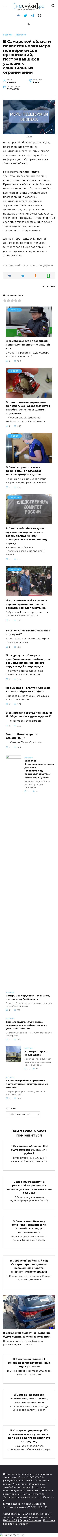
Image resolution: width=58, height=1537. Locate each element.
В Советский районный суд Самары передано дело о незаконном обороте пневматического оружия (29, 1266)
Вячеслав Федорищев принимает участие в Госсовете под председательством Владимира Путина (39, 769)
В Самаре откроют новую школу (36, 1053)
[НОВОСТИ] (29, 334)
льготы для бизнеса (16, 265)
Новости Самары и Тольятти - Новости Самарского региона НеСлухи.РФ (27, 1517)
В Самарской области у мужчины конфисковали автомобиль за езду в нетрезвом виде (29, 1227)
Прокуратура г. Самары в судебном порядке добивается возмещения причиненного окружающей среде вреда (28, 661)
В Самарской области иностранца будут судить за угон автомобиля (27, 1335)
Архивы (11, 1108)
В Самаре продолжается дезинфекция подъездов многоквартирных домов (23, 471)
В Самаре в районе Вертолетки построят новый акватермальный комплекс (27, 1084)
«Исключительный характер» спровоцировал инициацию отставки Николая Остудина (26, 604)
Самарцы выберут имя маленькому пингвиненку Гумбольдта (28, 997)
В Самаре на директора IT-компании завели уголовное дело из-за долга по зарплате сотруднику (29, 1436)
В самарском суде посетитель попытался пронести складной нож (28, 345)
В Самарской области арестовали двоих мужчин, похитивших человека (29, 1398)
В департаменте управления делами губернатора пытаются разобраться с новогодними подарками (28, 408)
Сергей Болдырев (30, 1520)
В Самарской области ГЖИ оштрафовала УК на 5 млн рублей (29, 1150)
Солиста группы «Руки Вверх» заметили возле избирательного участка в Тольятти (26, 1025)
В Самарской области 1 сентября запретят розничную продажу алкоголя (29, 1363)
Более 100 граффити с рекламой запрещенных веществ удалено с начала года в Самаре (29, 1187)
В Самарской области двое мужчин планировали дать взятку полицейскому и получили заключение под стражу (26, 536)
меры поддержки (42, 265)
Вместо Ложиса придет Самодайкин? (22, 736)
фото (29, 136)
